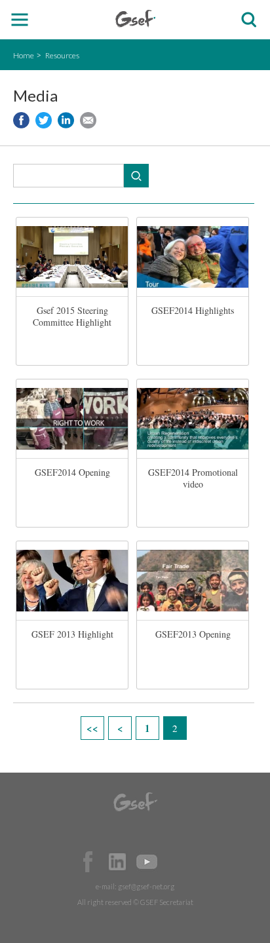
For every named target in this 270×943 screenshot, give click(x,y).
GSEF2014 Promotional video (193, 478)
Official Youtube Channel (146, 861)
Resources (62, 55)
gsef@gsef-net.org (146, 886)
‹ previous (120, 728)
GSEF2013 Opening (193, 634)
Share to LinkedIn (66, 120)
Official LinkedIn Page (117, 861)
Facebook (87, 861)
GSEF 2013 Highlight (72, 634)
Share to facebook (21, 120)
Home (23, 55)
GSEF (135, 19)
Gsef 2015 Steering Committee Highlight (72, 316)
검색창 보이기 (248, 20)
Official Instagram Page (176, 861)
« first (92, 728)
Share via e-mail (88, 120)
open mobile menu (20, 20)
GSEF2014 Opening (72, 472)
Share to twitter (43, 120)
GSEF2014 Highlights (192, 310)
